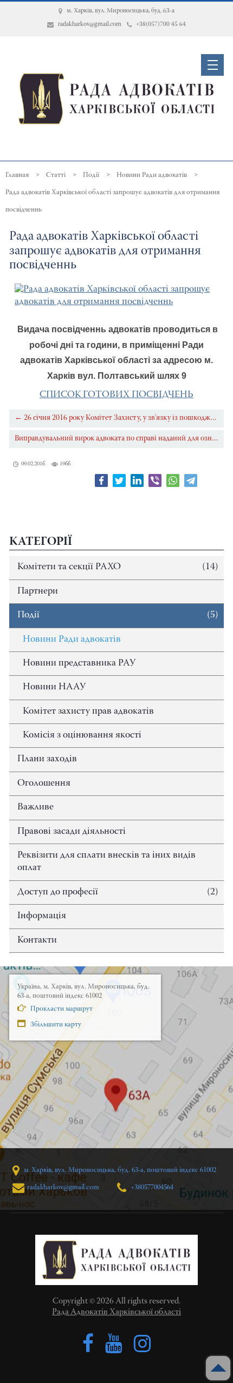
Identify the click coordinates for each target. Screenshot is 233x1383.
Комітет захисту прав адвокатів (88, 711)
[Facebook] (101, 480)
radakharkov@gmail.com (63, 1187)
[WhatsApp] (172, 480)
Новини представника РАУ (79, 663)
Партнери (37, 591)
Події (117, 615)
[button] (212, 65)
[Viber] (154, 480)
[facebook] (88, 1344)
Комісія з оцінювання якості (82, 735)
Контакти (37, 940)
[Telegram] (190, 480)
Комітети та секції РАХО (117, 567)
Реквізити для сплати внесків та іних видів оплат (106, 862)
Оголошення (43, 783)
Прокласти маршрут (61, 1008)
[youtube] (113, 1344)
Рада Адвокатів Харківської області (116, 1312)
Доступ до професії (117, 892)
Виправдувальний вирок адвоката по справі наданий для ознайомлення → (119, 438)
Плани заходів (47, 759)
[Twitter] (119, 480)
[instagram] (142, 1344)
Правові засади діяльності (71, 832)
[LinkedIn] (137, 480)
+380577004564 (151, 1187)
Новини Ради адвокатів (72, 639)
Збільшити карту (55, 1024)
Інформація (41, 916)
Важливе (35, 807)
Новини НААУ (54, 687)
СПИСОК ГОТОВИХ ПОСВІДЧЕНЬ (116, 395)
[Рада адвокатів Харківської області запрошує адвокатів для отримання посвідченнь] (116, 296)
